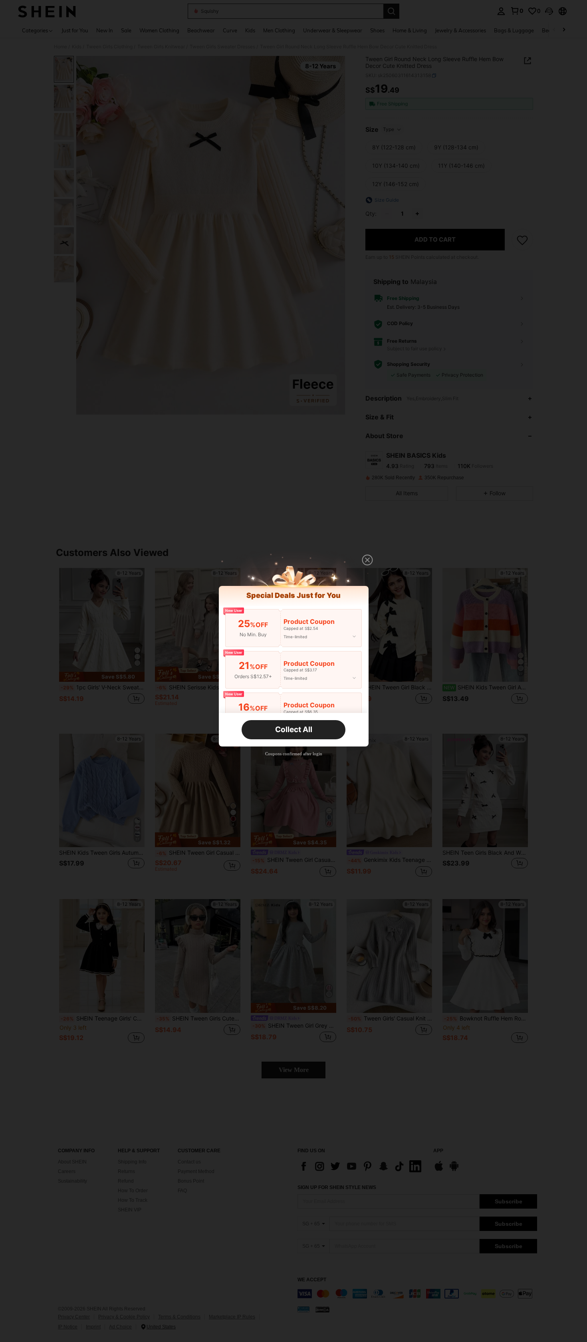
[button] (367, 560)
